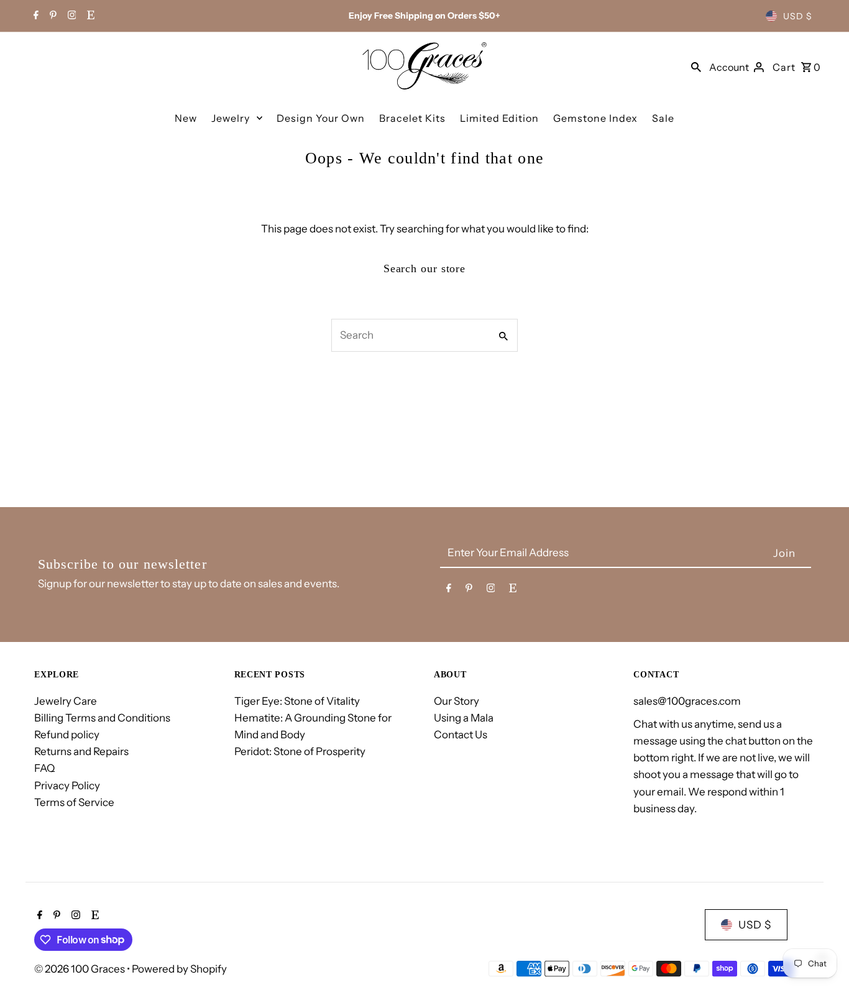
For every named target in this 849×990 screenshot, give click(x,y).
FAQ (44, 768)
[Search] (696, 66)
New (186, 118)
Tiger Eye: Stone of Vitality (297, 701)
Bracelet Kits (412, 118)
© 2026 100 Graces (80, 969)
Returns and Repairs (81, 751)
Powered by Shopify (179, 969)
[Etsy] (89, 16)
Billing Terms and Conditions (102, 718)
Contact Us (460, 734)
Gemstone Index (595, 118)
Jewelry (230, 118)
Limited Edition (499, 118)
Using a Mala (463, 718)
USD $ (797, 16)
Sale (663, 118)
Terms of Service (74, 802)
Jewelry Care (65, 701)
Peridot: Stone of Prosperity (299, 751)
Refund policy (66, 734)
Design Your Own (321, 118)
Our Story (456, 701)
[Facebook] (34, 16)
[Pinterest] (52, 16)
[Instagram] (70, 16)
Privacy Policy (67, 785)
